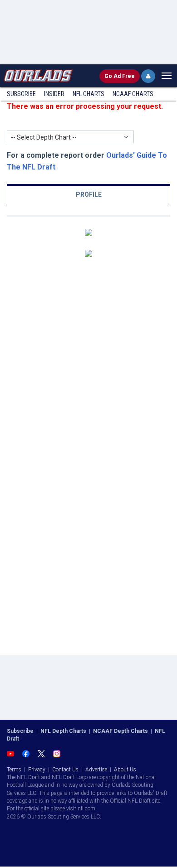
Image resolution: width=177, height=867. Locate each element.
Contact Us (65, 769)
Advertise (96, 769)
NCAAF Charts (133, 93)
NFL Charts (88, 93)
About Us (125, 769)
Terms (14, 769)
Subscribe (21, 93)
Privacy (36, 769)
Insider (54, 93)
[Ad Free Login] (148, 76)
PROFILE (89, 194)
